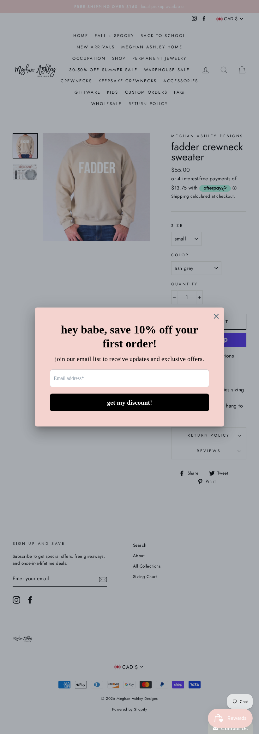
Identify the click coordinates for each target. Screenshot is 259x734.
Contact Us (233, 728)
